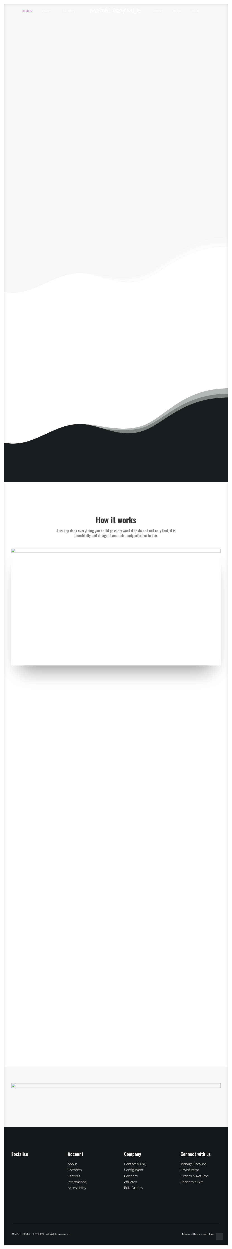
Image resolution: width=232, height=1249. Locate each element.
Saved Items (190, 1169)
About (72, 1164)
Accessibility (77, 1187)
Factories (75, 1169)
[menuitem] (29, 11)
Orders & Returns (195, 1176)
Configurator (133, 1169)
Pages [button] (46, 11)
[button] (212, 11)
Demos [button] (27, 11)
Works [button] (158, 11)
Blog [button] (177, 11)
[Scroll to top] (219, 1236)
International (77, 1181)
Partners (131, 1176)
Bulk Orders (133, 1187)
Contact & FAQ (135, 1164)
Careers (74, 1176)
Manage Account (193, 1164)
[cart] (220, 11)
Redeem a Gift (192, 1181)
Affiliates (130, 1181)
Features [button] (68, 11)
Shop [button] (195, 11)
